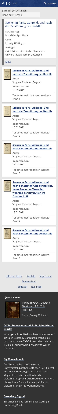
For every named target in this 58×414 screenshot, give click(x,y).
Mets (8, 61)
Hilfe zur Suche (14, 276)
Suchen (49, 3)
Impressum (46, 276)
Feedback (22, 286)
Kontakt (31, 276)
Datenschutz (29, 281)
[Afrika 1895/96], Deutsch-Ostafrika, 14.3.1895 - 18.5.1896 (36, 306)
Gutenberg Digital (14, 396)
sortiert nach (19, 10)
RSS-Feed (36, 286)
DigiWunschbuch (14, 359)
